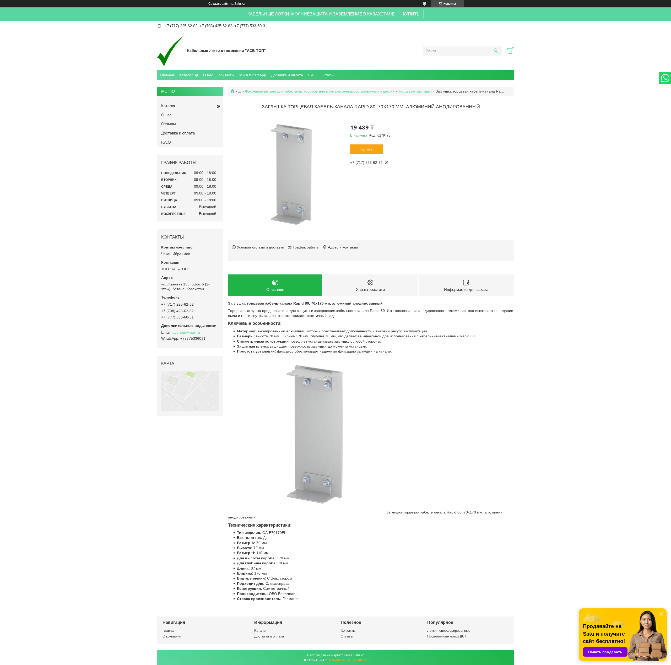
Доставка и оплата (287, 75)
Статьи (328, 75)
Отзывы (168, 124)
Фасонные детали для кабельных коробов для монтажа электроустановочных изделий (319, 91)
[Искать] (496, 51)
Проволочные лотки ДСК (447, 636)
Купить (366, 149)
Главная (167, 75)
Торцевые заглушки (415, 91)
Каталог (186, 75)
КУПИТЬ (411, 14)
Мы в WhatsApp (252, 75)
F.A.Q (312, 75)
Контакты (226, 75)
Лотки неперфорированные (448, 630)
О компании (172, 636)
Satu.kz (358, 655)
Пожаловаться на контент (348, 660)
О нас (208, 75)
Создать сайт (218, 4)
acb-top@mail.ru (186, 332)
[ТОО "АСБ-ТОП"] (171, 50)
